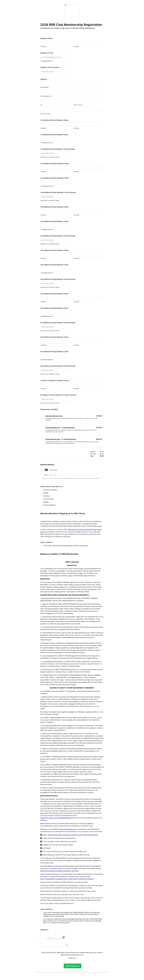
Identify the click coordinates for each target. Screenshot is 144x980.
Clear (66, 945)
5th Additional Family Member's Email (54, 308)
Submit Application (72, 966)
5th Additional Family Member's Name (54, 294)
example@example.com (46, 61)
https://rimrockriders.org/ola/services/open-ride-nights (59, 871)
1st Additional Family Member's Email (54, 135)
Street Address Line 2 (46, 96)
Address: (44, 79)
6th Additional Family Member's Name (54, 337)
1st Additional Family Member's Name (54, 120)
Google (45, 493)
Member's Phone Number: (50, 67)
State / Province (77, 105)
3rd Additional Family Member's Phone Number (57, 236)
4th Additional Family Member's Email (54, 265)
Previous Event (48, 499)
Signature (44, 930)
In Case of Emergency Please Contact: (55, 380)
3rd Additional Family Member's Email (54, 221)
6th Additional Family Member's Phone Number (57, 366)
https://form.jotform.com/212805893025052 (55, 818)
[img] (55, 937)
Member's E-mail (47, 53)
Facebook (46, 496)
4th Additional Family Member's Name (54, 250)
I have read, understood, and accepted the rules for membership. (65, 545)
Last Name (76, 46)
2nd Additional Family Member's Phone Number (58, 192)
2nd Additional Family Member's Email (54, 178)
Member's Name (47, 38)
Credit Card (53, 470)
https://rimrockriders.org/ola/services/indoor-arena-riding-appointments (72, 835)
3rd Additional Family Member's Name (54, 207)
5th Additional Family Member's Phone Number (57, 323)
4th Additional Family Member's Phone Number (57, 279)
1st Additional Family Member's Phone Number (57, 149)
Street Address (44, 87)
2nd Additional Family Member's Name (54, 163)
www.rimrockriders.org (68, 829)
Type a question (47, 542)
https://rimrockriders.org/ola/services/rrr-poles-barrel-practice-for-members (67, 879)
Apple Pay (52, 475)
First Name (43, 46)
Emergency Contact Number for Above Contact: (59, 395)
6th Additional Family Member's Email (54, 351)
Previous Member (49, 505)
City (41, 105)
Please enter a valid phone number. (50, 157)
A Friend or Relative (50, 490)
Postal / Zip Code (45, 113)
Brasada (46, 502)
